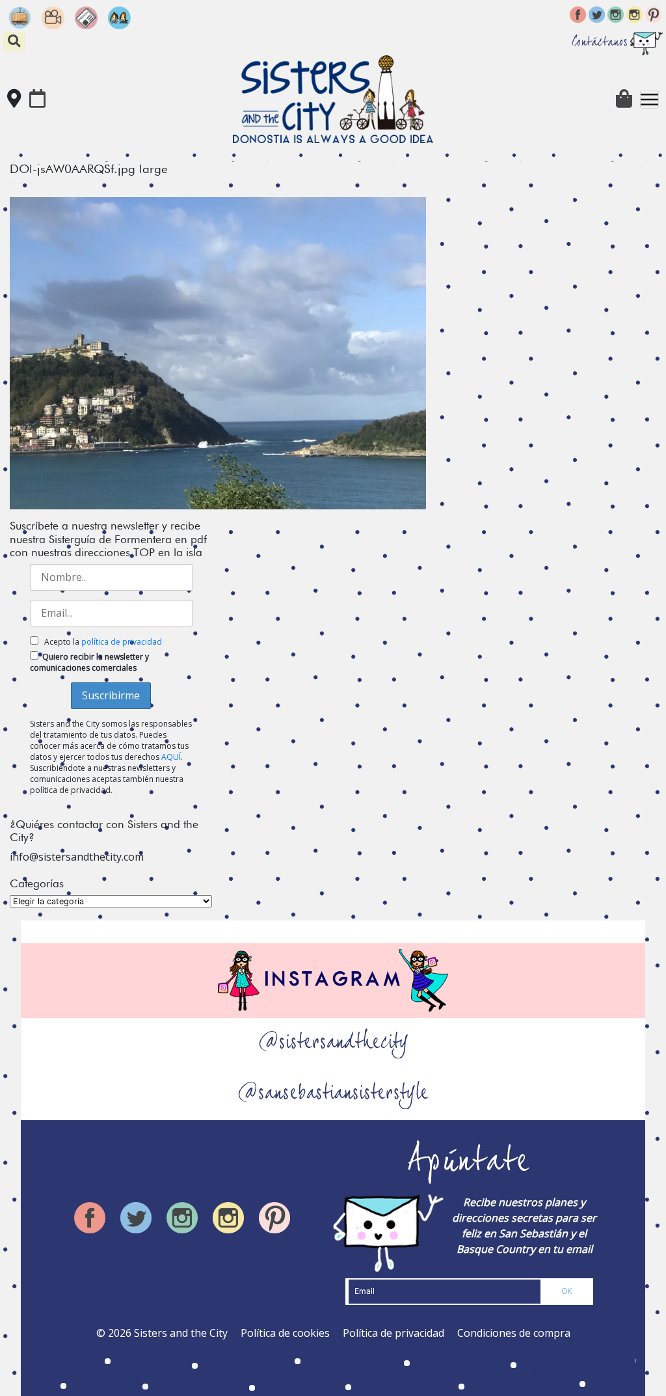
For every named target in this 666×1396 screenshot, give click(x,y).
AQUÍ (171, 756)
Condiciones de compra (513, 1333)
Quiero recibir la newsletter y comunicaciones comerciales (89, 662)
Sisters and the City (181, 1333)
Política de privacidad (393, 1333)
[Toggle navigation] (649, 99)
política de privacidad (121, 641)
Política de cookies (285, 1333)
